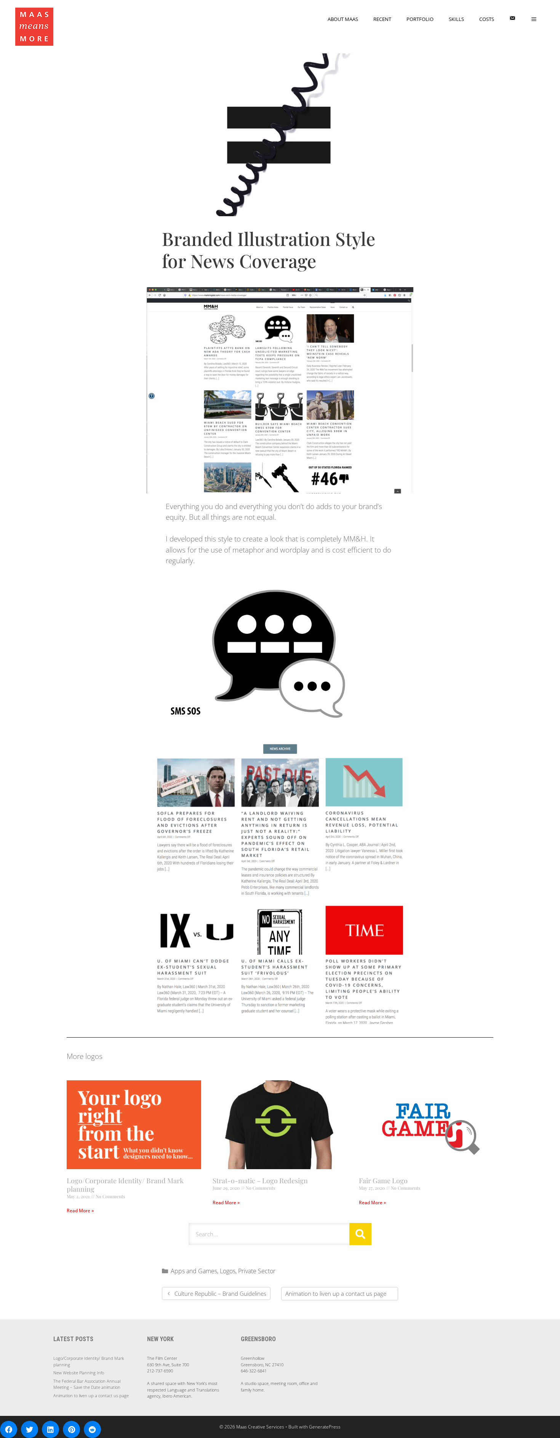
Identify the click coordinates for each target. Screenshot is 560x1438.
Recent (382, 19)
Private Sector (256, 1271)
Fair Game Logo (383, 1180)
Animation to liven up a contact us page (335, 1293)
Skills (456, 19)
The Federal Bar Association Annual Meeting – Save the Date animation (86, 1384)
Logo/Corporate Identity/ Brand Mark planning (125, 1185)
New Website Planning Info (78, 1372)
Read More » (80, 1210)
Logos (227, 1271)
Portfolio (420, 19)
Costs (486, 19)
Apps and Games (194, 1271)
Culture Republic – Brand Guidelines (220, 1293)
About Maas (343, 19)
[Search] (360, 1234)
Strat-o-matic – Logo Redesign (260, 1180)
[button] (8, 1429)
